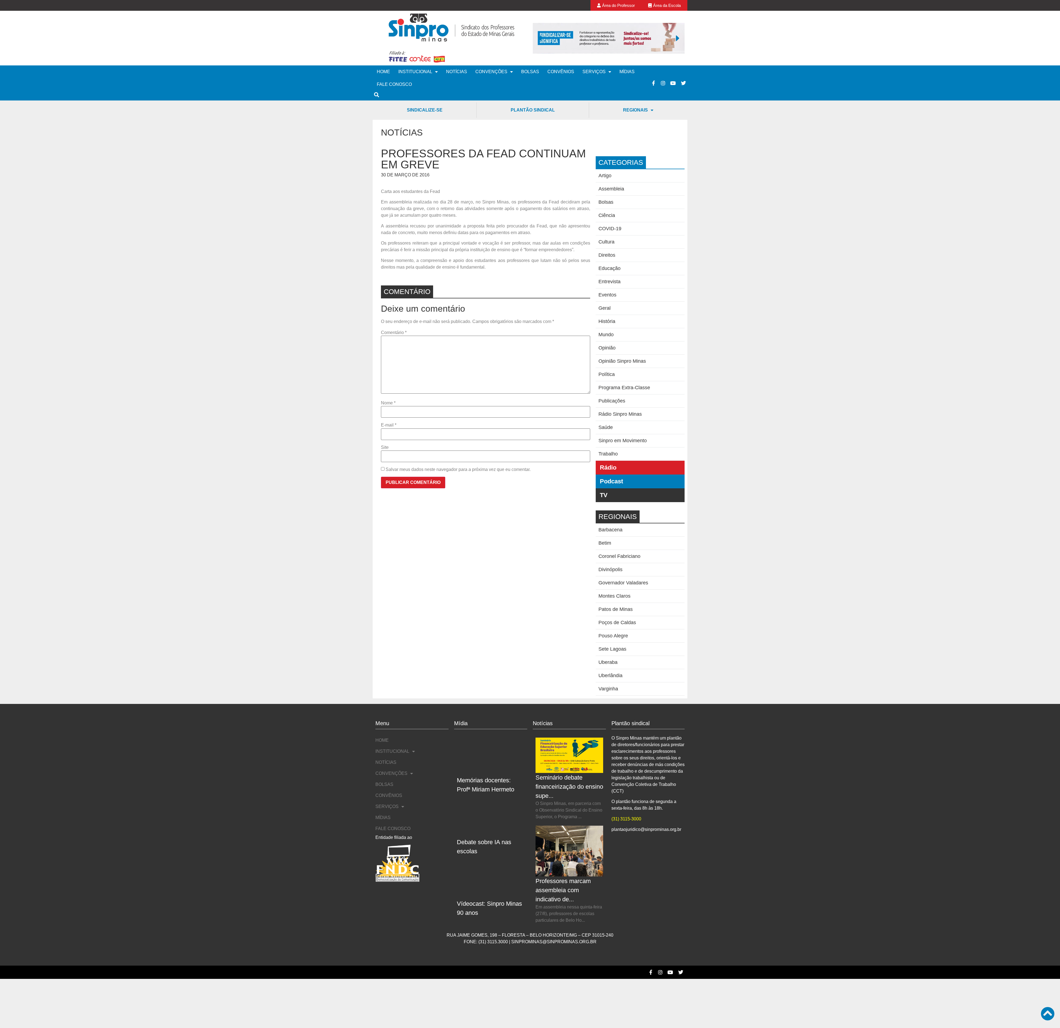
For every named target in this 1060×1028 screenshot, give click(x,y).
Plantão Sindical (533, 110)
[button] (539, 38)
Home (383, 71)
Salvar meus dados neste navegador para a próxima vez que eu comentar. (458, 469)
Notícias (456, 71)
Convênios (560, 71)
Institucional (415, 71)
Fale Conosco (394, 84)
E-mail (388, 425)
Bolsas (530, 71)
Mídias (627, 71)
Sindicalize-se (424, 110)
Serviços (594, 71)
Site (385, 447)
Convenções (491, 71)
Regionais (635, 110)
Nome (388, 403)
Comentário (394, 332)
